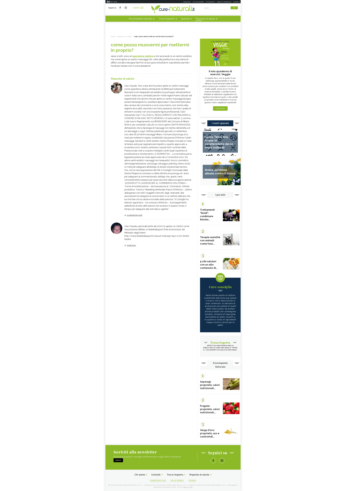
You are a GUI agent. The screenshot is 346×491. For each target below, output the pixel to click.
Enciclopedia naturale (140, 18)
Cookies (192, 480)
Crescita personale (224, 2)
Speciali (185, 18)
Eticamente (210, 2)
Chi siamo (139, 474)
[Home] (173, 9)
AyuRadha (131, 245)
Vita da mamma (198, 2)
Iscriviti (136, 8)
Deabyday (187, 2)
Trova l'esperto (166, 18)
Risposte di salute (205, 18)
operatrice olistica (142, 56)
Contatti (155, 474)
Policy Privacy (177, 480)
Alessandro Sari (134, 215)
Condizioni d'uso (158, 480)
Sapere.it (236, 2)
